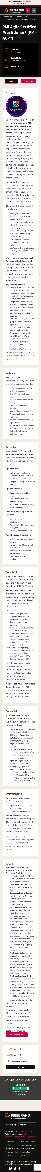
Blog (23, 1155)
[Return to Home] (14, 10)
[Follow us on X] (10, 1168)
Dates (11, 81)
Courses (19, 17)
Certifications (8, 17)
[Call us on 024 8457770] (28, 10)
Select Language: (11, 1125)
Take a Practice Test (28, 1145)
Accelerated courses (12, 1148)
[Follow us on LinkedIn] (6, 1168)
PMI (26, 17)
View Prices (29, 81)
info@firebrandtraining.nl (25, 1136)
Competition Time (11, 1152)
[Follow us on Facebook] (19, 1168)
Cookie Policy (9, 1155)
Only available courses (18, 1061)
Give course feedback (28, 1142)
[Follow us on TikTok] (15, 1168)
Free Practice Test (16, 1035)
